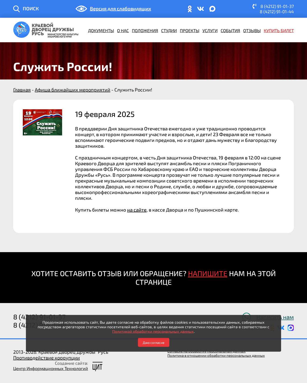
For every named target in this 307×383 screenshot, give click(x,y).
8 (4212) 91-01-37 (277, 6)
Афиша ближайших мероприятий (72, 89)
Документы (101, 30)
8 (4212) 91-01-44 (277, 11)
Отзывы (252, 30)
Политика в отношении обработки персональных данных (216, 355)
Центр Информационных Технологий (50, 368)
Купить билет (279, 30)
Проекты (189, 30)
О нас (123, 30)
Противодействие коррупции (46, 357)
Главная (22, 89)
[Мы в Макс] (212, 11)
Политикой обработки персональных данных (153, 331)
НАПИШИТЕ (207, 273)
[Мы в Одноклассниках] (190, 11)
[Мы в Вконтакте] (200, 11)
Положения (145, 30)
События (230, 30)
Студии (169, 30)
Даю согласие (154, 342)
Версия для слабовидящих (120, 8)
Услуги (210, 30)
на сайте (137, 210)
